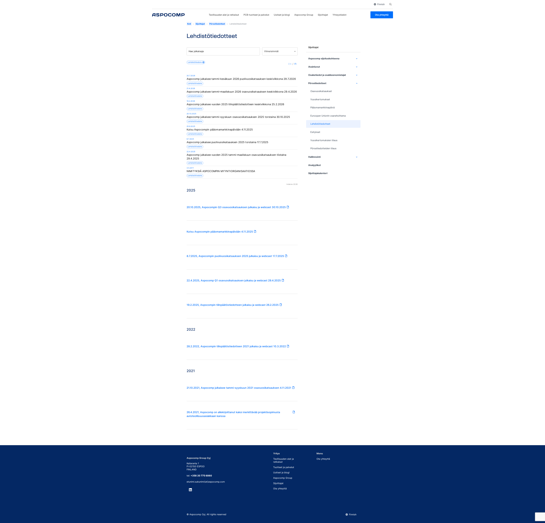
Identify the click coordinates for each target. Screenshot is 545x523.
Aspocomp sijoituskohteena (323, 58)
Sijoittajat (323, 14)
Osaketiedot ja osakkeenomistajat (327, 75)
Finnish (381, 4)
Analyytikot (314, 165)
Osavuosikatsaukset (321, 91)
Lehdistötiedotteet (320, 123)
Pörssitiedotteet (217, 23)
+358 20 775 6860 (201, 475)
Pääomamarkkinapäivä (322, 107)
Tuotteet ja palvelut (283, 467)
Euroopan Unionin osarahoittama (328, 115)
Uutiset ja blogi (282, 14)
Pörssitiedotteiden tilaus (323, 148)
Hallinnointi (314, 156)
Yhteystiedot (339, 14)
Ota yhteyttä (381, 14)
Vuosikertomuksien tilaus (323, 140)
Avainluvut (314, 66)
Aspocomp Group (303, 14)
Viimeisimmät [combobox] (271, 51)
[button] (196, 62)
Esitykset (315, 132)
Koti (189, 23)
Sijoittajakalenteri (317, 173)
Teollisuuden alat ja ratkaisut (224, 14)
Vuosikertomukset (320, 99)
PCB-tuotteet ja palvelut (256, 14)
